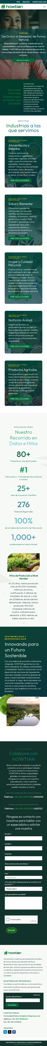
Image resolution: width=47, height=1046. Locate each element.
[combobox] (23, 877)
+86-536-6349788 (23, 796)
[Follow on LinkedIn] (5, 1032)
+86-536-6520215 (23, 808)
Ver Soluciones (19, 180)
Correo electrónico (14, 996)
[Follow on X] (9, 1032)
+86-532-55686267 (20, 1019)
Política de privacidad (23, 1044)
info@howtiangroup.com (30, 1016)
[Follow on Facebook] (14, 1032)
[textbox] (23, 877)
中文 (18, 2)
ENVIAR (11, 930)
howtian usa (40, 2)
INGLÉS (26, 2)
